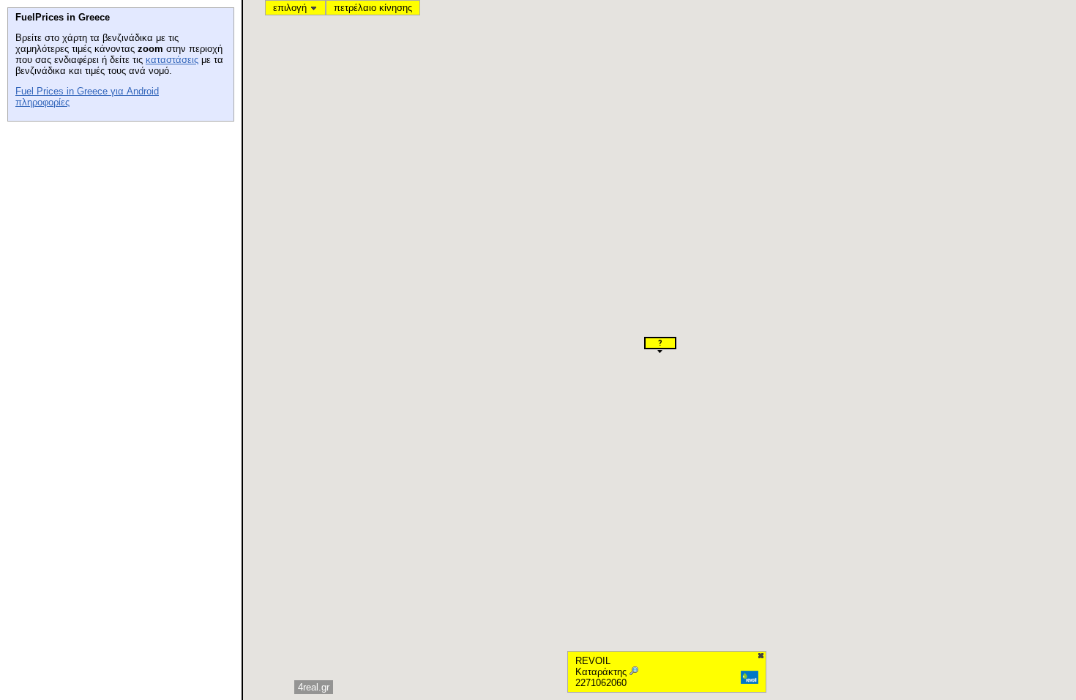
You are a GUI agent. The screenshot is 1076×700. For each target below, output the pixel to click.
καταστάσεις (172, 59)
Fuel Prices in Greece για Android (87, 91)
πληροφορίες (42, 102)
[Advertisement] (117, 220)
